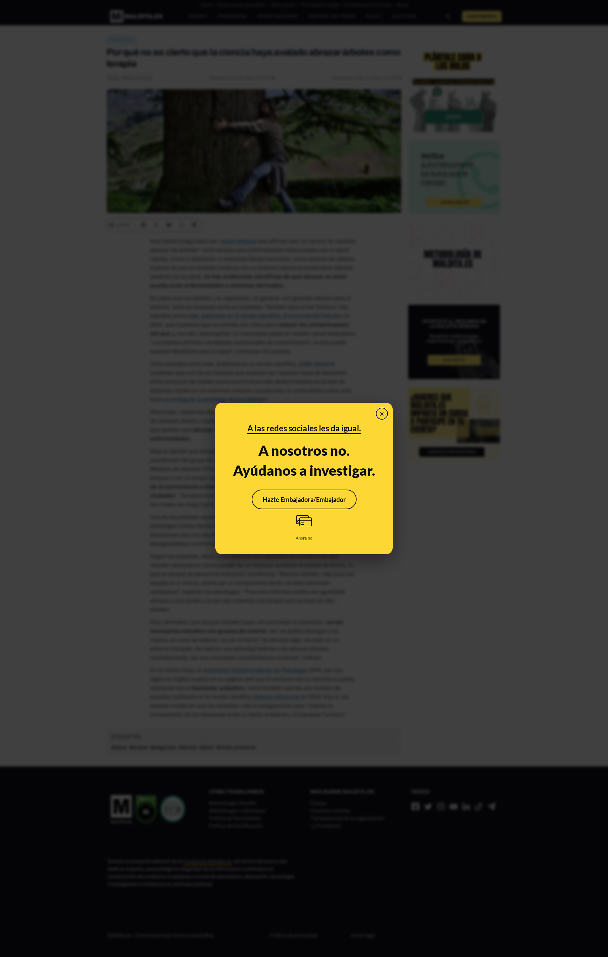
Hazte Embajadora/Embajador (304, 499)
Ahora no (304, 538)
